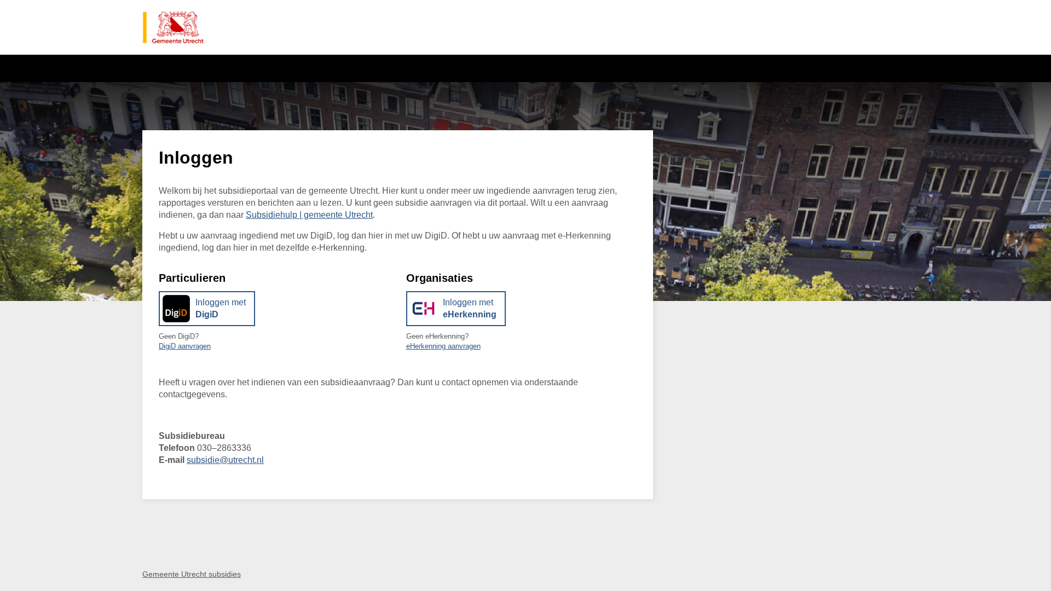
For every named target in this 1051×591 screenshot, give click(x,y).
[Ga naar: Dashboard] (173, 27)
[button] (207, 308)
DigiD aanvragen (185, 346)
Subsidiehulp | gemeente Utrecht (309, 214)
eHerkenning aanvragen (443, 346)
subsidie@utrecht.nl (225, 460)
